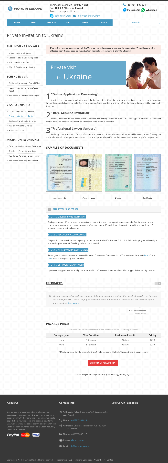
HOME (17, 22)
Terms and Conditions (83, 460)
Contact (110, 460)
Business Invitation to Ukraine (22, 121)
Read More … (73, 303)
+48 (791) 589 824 (136, 4)
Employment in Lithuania (20, 53)
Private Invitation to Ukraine (21, 116)
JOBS (68, 22)
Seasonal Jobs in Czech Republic (23, 57)
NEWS (85, 22)
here (146, 255)
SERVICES (51, 22)
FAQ (70, 460)
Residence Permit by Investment (23, 160)
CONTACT (102, 22)
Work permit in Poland (19, 62)
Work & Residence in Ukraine (22, 67)
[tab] (103, 209)
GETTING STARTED (102, 363)
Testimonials (61, 460)
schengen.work (77, 440)
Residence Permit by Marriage (22, 151)
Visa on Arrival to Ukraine (20, 125)
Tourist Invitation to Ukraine (21, 111)
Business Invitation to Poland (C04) (24, 83)
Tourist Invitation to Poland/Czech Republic (24, 89)
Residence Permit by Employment (24, 155)
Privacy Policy (99, 460)
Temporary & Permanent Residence (25, 146)
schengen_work (63, 15)
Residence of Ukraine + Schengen (24, 95)
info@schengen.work (88, 15)
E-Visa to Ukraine (16, 130)
